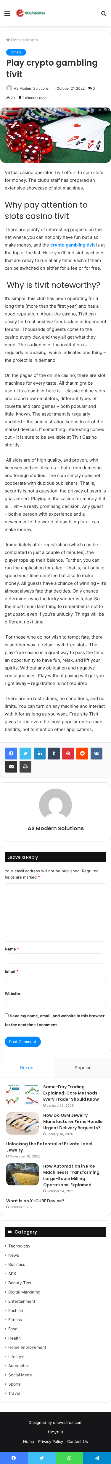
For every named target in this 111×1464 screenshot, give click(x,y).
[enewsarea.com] (30, 13)
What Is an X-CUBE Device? (35, 1201)
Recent (27, 1067)
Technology (19, 1246)
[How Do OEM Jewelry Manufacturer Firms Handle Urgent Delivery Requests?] (22, 1123)
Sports (14, 1384)
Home (16, 39)
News (13, 1255)
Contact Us (77, 1441)
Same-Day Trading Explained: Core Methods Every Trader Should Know (71, 1093)
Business (16, 1264)
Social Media (20, 1375)
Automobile (19, 1365)
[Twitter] (25, 753)
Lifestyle (16, 1356)
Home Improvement (27, 1347)
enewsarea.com (67, 1422)
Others (31, 39)
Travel (14, 1393)
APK (12, 1273)
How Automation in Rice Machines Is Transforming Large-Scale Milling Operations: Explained (71, 1175)
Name (12, 949)
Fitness (15, 1319)
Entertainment (21, 1301)
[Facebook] (11, 753)
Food (12, 1328)
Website (12, 993)
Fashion (15, 1310)
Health (14, 1338)
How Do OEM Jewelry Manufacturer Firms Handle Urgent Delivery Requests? (73, 1121)
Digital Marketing (24, 1292)
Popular (83, 1067)
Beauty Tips (19, 1282)
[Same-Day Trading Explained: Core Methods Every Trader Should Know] (22, 1095)
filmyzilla (55, 1432)
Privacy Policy (50, 1441)
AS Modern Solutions (31, 88)
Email (11, 971)
